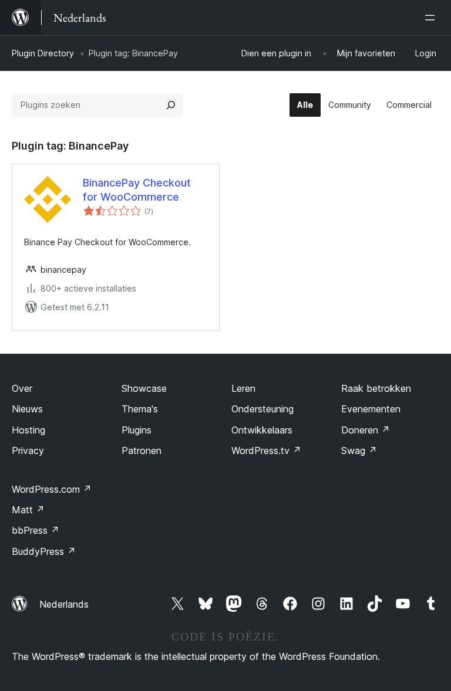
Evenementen (370, 409)
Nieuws (27, 409)
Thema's (140, 409)
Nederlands (64, 604)
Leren (243, 388)
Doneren (365, 430)
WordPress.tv (266, 450)
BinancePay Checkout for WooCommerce (137, 189)
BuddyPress (44, 551)
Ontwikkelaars (261, 430)
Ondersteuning (262, 409)
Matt (28, 510)
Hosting (28, 430)
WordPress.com (52, 489)
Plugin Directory (43, 53)
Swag (359, 450)
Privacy (28, 450)
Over (22, 388)
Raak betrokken (376, 388)
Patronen (141, 450)
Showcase (144, 388)
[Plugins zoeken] (171, 105)
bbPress (35, 530)
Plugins (137, 430)
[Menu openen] (432, 17)
